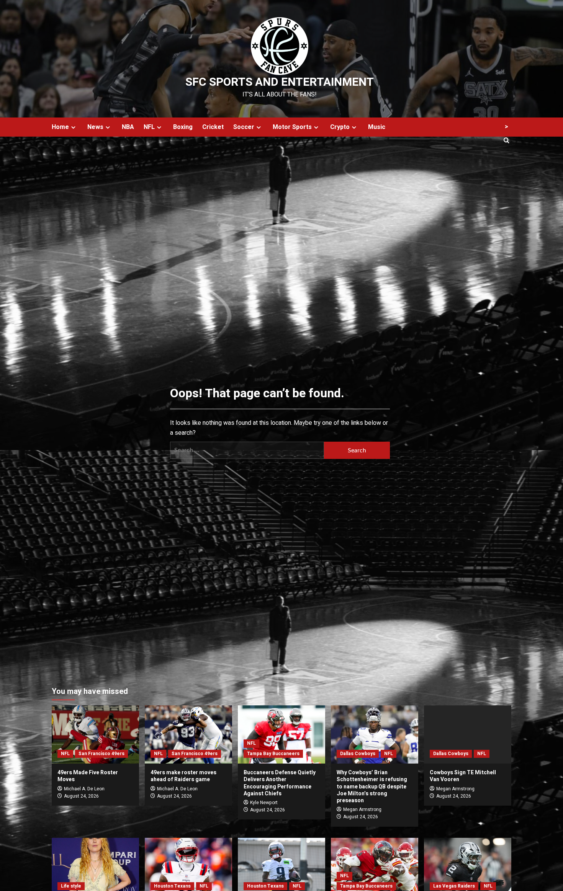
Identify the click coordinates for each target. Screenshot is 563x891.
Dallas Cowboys (357, 753)
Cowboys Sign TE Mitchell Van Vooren (463, 776)
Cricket (213, 127)
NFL (149, 127)
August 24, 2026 (81, 796)
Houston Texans (172, 886)
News (95, 127)
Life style (71, 886)
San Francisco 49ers (101, 753)
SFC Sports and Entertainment (279, 82)
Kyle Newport (264, 802)
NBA (128, 127)
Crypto (340, 127)
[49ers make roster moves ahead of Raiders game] (188, 734)
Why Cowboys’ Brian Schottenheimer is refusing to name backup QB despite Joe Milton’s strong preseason (372, 787)
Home (60, 127)
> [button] (506, 126)
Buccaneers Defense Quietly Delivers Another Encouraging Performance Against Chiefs (280, 783)
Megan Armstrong (362, 809)
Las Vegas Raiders (454, 886)
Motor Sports (292, 127)
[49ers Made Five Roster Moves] (95, 734)
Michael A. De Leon (84, 788)
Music (376, 127)
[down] (73, 127)
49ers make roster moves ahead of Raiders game (183, 776)
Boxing (183, 127)
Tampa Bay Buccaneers (273, 753)
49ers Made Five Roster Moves (87, 776)
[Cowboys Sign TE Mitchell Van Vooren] (467, 734)
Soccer (243, 127)
